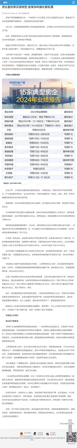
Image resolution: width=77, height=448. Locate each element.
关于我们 (53, 433)
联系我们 (53, 435)
